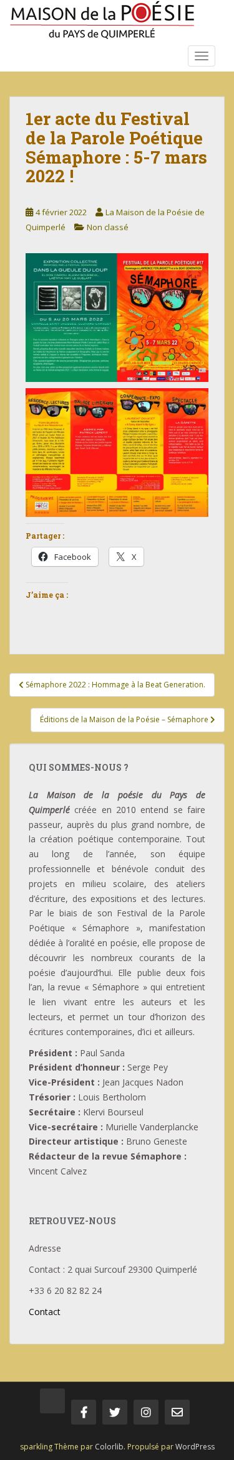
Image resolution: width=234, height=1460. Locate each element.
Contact (45, 1312)
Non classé (108, 227)
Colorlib (109, 1446)
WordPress (195, 1446)
